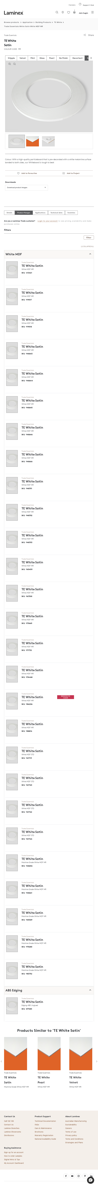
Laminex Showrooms (12, 1132)
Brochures (39, 1132)
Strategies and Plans (74, 1143)
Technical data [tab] (56, 213)
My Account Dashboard (14, 1163)
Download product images (17, 187)
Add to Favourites (28, 173)
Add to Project (72, 173)
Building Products (43, 22)
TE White (58, 22)
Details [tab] (9, 213)
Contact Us (9, 1125)
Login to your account (48, 221)
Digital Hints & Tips (12, 1160)
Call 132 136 (9, 1121)
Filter (88, 237)
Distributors (9, 1135)
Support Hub (88, 5)
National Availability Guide (45, 1139)
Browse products (11, 22)
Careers (72, 5)
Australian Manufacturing (76, 1121)
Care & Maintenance (43, 1128)
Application (28, 22)
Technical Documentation (45, 1121)
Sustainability (71, 1125)
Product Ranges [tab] (23, 213)
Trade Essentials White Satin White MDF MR (23, 26)
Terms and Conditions (74, 1139)
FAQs (37, 1125)
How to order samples (13, 1156)
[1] (74, 13)
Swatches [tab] (71, 213)
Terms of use (70, 1132)
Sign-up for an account (13, 1152)
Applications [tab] (40, 213)
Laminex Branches (11, 1128)
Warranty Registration (44, 1135)
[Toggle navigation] (92, 13)
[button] (90, 1180)
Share (91, 35)
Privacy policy (71, 1135)
